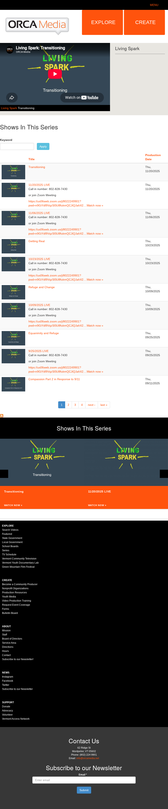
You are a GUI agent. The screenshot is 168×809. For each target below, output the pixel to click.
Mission (6, 630)
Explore (103, 22)
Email (83, 774)
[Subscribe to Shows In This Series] (1, 415)
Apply (43, 146)
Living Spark (9, 108)
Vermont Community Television (19, 558)
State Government (12, 538)
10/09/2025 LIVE (39, 305)
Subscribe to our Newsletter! (17, 659)
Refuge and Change (41, 287)
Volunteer (7, 714)
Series (5, 550)
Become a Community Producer (19, 584)
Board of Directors (12, 638)
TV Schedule (9, 554)
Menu (154, 5)
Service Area (9, 642)
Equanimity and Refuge (43, 333)
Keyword (6, 140)
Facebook (7, 680)
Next (164, 474)
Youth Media (9, 596)
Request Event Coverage (16, 604)
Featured (7, 534)
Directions (7, 647)
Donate (6, 706)
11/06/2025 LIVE (39, 213)
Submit (84, 790)
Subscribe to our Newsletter (17, 689)
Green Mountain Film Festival (18, 566)
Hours (5, 651)
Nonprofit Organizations (15, 588)
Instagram (7, 676)
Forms (5, 609)
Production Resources (14, 592)
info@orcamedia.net (87, 758)
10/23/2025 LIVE (39, 259)
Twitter (5, 685)
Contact (6, 655)
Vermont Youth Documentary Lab (20, 562)
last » (103, 404)
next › (91, 404)
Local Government (12, 542)
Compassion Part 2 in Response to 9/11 (54, 379)
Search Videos (10, 529)
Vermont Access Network (16, 718)
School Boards (10, 546)
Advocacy (7, 710)
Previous (4, 474)
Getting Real (36, 241)
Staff (4, 634)
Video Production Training (16, 600)
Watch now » (95, 205)
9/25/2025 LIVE (38, 351)
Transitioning (26, 108)
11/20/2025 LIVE (39, 184)
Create (145, 22)
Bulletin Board (10, 613)
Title (31, 159)
